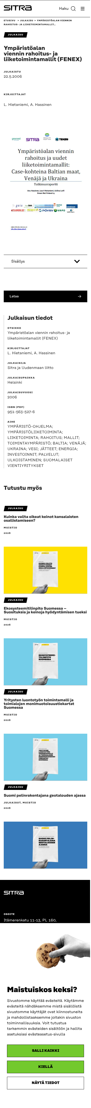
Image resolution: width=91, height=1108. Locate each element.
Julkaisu (26, 21)
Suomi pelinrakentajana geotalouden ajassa (45, 795)
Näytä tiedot (46, 1083)
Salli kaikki (45, 1051)
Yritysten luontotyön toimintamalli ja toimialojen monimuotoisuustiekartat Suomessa (39, 703)
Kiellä (45, 1067)
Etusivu (9, 21)
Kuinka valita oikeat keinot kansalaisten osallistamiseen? (41, 518)
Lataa (14, 296)
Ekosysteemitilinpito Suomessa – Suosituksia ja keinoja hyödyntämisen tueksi (45, 610)
